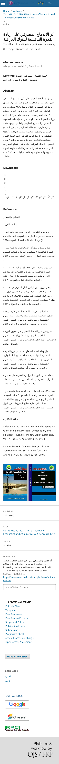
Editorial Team (13, 606)
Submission (11, 630)
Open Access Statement (18, 641)
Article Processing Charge (19, 638)
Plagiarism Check (14, 634)
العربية (8, 676)
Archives (17, 10)
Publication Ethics (15, 626)
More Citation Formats (17, 587)
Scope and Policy (14, 622)
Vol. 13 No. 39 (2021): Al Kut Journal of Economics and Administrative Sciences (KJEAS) (29, 16)
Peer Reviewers (13, 614)
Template (10, 610)
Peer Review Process (16, 618)
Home (6, 10)
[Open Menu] (3, 3)
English (9, 681)
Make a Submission (17, 656)
